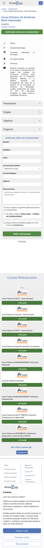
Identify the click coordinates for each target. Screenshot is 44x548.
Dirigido (7, 112)
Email (5, 158)
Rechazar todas (22, 537)
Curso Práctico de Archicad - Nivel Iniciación (18, 314)
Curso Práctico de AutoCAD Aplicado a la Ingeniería (21, 346)
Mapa (6, 465)
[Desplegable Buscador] (41, 3)
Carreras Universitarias (30, 480)
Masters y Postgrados (29, 466)
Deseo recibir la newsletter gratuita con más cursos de (22, 224)
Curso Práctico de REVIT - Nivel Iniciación (17, 330)
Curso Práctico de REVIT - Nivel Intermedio (17, 298)
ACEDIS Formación (8, 26)
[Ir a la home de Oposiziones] (16, 3)
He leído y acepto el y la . (22, 215)
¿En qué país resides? (11, 165)
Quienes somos (9, 469)
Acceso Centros (10, 481)
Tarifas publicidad (10, 473)
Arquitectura (22, 452)
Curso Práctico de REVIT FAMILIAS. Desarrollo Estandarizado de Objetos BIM (19, 416)
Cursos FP (29, 471)
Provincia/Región (9, 173)
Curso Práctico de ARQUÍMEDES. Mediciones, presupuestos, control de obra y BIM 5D (19, 434)
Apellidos (6, 150)
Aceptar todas (22, 530)
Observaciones (9, 189)
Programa (8, 129)
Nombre (6, 142)
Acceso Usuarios (10, 477)
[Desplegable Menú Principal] (4, 3)
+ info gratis (22, 303)
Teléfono (6, 181)
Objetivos (8, 120)
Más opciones (22, 543)
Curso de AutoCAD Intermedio (13, 380)
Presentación (9, 103)
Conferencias (30, 475)
